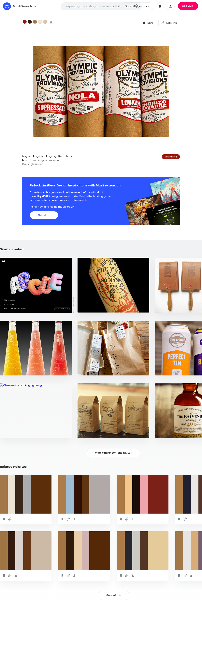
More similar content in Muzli (113, 453)
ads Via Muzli (73, 305)
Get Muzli (188, 6)
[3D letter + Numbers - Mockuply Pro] (36, 285)
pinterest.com (12, 433)
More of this (113, 595)
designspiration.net (48, 160)
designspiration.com (94, 307)
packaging (171, 156)
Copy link (171, 22)
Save (150, 22)
